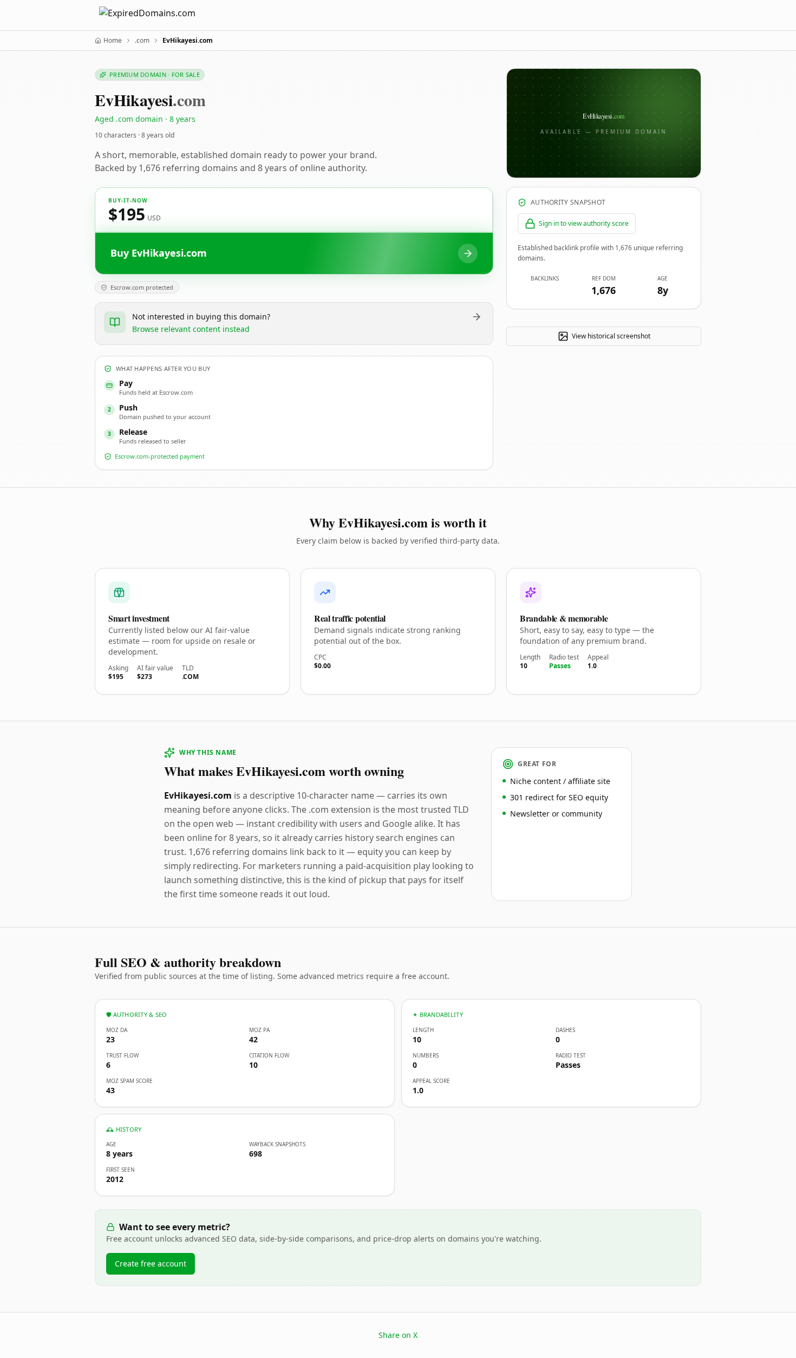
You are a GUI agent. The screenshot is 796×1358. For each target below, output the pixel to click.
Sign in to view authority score (584, 223)
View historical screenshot (611, 336)
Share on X (398, 1335)
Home (112, 40)
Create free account (150, 1263)
